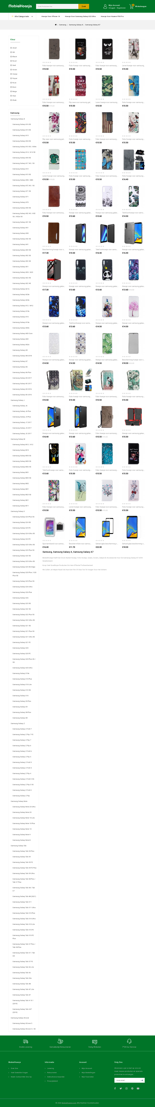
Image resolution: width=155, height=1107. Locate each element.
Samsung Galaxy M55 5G (22, 456)
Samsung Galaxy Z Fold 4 (22, 768)
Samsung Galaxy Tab (18, 846)
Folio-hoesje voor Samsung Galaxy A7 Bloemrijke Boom (117, 507)
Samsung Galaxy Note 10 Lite (24, 818)
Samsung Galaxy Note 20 (22, 812)
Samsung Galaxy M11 (21, 506)
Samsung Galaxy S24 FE (22, 539)
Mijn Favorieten (88, 1077)
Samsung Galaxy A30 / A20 (23, 272)
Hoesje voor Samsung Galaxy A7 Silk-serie (85, 433)
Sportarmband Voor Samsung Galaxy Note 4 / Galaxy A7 (64, 544)
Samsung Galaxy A (76, 25)
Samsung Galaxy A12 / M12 (23, 306)
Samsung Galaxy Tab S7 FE (23, 961)
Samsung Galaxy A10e (21, 322)
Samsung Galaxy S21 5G (22, 626)
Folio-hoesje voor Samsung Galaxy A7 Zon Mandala (115, 433)
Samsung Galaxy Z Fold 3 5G (23, 779)
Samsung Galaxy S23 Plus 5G (23, 550)
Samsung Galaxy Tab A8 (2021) (24, 896)
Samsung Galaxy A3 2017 (22, 383)
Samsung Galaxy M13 (21, 450)
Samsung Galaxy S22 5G (22, 609)
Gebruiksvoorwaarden (56, 1077)
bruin (14, 87)
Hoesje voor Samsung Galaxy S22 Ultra (80, 16)
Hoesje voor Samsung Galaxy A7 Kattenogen (86, 286)
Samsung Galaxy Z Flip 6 (22, 746)
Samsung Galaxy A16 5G (22, 124)
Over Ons (14, 1068)
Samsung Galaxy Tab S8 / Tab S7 (24, 889)
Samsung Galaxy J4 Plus (22, 417)
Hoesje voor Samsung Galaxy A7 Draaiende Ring (61, 433)
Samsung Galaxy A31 (20, 267)
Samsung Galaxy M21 (21, 500)
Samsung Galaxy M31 (21, 489)
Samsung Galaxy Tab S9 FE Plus (24, 868)
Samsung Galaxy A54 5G (22, 141)
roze (14, 83)
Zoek (84, 6)
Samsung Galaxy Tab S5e (22, 978)
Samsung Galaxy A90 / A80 (23, 180)
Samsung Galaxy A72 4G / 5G (24, 185)
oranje (14, 74)
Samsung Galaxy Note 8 (22, 840)
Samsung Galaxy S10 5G (22, 690)
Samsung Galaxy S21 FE (22, 642)
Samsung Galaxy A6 (20, 367)
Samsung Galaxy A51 (20, 228)
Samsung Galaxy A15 (20, 135)
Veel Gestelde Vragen (19, 1072)
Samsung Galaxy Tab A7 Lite (23, 989)
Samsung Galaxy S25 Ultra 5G (24, 561)
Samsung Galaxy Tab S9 (22, 857)
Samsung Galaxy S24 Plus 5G (23, 517)
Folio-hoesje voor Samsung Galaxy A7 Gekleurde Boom (64, 507)
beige (14, 91)
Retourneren (52, 1072)
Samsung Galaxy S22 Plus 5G (23, 614)
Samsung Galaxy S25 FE (22, 528)
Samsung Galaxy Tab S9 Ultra (24, 873)
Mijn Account (87, 1068)
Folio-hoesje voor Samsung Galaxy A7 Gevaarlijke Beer (90, 66)
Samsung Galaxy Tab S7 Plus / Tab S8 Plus (24, 945)
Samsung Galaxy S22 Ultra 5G (24, 620)
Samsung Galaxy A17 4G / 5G (24, 163)
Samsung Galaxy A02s (21, 344)
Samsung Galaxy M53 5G (22, 461)
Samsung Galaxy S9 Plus (22, 701)
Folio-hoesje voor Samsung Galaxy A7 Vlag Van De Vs (116, 139)
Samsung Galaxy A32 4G (22, 261)
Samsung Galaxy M (18, 439)
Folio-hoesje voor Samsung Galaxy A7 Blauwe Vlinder (116, 176)
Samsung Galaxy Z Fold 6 (22, 751)
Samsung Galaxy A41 (20, 244)
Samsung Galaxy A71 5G (22, 191)
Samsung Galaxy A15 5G (22, 130)
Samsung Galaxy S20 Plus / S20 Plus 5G (24, 574)
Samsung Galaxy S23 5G (22, 556)
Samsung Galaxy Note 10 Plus (24, 823)
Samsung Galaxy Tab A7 (22, 995)
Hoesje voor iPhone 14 (51, 16)
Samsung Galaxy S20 (20, 648)
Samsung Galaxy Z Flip (21, 796)
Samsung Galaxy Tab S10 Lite (24, 924)
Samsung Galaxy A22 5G (22, 278)
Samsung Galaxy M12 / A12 (23, 444)
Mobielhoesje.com (69, 1103)
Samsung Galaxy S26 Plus (22, 592)
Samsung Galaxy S (18, 511)
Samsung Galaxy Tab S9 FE (23, 862)
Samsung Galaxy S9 (20, 707)
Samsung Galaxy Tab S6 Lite (23, 967)
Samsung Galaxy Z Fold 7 (22, 729)
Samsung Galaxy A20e (21, 294)
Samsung (62, 25)
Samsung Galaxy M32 (21, 483)
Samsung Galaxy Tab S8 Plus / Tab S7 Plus (24, 880)
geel (14, 65)
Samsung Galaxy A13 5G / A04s (24, 147)
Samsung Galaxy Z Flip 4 (22, 773)
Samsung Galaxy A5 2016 (22, 389)
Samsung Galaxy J (18, 400)
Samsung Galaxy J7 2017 (22, 422)
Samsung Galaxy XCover (20, 1018)
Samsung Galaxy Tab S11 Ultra (24, 907)
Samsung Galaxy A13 (20, 169)
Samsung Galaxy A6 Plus (22, 372)
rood (14, 61)
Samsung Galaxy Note (19, 801)
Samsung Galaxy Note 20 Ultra (24, 807)
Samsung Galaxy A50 (20, 233)
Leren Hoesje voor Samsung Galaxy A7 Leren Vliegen (89, 507)
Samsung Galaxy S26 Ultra (22, 587)
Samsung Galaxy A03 (20, 339)
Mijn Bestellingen (88, 1072)
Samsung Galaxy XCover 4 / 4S (24, 1029)
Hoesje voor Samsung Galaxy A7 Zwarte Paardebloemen (117, 213)
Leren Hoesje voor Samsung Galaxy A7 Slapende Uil (62, 176)
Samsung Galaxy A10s (21, 311)
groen (14, 70)
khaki (14, 100)
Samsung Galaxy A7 (92, 25)
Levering (50, 1068)
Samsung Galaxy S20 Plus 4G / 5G (24, 660)
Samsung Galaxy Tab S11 (22, 902)
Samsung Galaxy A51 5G (22, 222)
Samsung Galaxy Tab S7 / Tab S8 (24, 954)
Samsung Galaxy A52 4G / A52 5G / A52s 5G (24, 214)
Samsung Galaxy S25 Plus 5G (23, 581)
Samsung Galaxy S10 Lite (22, 684)
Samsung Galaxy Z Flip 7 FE (23, 734)
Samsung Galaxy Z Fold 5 (22, 762)
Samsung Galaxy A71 (20, 197)
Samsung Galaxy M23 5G (22, 495)
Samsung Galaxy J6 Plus (22, 411)
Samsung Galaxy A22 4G (22, 283)
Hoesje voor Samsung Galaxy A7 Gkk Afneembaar (62, 286)
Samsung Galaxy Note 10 (22, 829)
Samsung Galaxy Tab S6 (22, 973)
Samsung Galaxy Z (18, 723)
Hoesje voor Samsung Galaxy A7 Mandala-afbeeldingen (90, 213)
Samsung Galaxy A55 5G (22, 158)
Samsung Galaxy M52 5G (22, 467)
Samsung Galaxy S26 (20, 598)
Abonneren (142, 1080)
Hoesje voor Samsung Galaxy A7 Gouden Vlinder (61, 323)
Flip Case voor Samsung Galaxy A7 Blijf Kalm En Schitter (90, 102)
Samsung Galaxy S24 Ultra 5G (24, 533)
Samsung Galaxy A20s (21, 300)
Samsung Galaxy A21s (21, 289)
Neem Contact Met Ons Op (21, 1077)
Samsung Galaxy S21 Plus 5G (23, 631)
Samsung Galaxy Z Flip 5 (22, 757)
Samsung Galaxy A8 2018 (22, 356)
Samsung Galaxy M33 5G (22, 478)
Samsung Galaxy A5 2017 (22, 378)
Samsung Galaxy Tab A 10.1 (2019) (23, 1002)
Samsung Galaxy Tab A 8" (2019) (22, 1010)
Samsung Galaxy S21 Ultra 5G (24, 637)
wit (13, 52)
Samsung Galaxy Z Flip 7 (22, 740)
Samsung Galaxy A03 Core (22, 333)
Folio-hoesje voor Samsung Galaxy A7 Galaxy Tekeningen (91, 139)
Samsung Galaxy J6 (20, 406)
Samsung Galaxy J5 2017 (22, 428)
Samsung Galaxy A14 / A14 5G (24, 152)
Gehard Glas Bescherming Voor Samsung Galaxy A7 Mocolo (118, 544)
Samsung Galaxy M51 (21, 472)
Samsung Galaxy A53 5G (22, 208)
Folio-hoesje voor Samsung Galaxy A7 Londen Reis (61, 102)
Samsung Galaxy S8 (20, 718)
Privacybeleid (52, 1081)
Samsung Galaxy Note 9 (22, 834)
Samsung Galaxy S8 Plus (22, 712)
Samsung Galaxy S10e (21, 673)
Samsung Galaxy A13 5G (22, 174)
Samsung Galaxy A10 (20, 317)
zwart (14, 48)
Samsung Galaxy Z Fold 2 (22, 790)
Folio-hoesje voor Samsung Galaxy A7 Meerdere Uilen (89, 176)
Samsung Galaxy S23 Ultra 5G (24, 545)
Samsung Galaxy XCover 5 (22, 1023)
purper (14, 78)
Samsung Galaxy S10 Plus (22, 679)
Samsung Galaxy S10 (20, 696)
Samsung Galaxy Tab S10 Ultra (24, 919)
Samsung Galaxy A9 (20, 350)
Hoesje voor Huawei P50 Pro (112, 16)
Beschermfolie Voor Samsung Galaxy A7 (84, 544)
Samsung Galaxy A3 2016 (22, 395)
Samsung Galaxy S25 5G (22, 603)
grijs (14, 96)
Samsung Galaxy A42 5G (22, 239)
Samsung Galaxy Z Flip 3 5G (23, 784)
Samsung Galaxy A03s (21, 328)
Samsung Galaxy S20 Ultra (22, 668)
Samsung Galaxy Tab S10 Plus (24, 913)
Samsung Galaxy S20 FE (22, 653)
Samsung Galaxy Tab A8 (22, 984)
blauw (14, 56)
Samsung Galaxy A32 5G (22, 255)
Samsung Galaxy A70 (20, 202)
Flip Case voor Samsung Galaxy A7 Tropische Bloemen (63, 139)
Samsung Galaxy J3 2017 (22, 433)
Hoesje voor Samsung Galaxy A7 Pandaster (112, 286)
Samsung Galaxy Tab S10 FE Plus (23, 936)
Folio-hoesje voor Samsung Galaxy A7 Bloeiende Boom (117, 470)
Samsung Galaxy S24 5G (22, 522)
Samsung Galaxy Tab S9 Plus (23, 851)
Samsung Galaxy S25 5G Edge (24, 567)
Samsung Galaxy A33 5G (22, 250)
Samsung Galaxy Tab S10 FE (23, 930)
